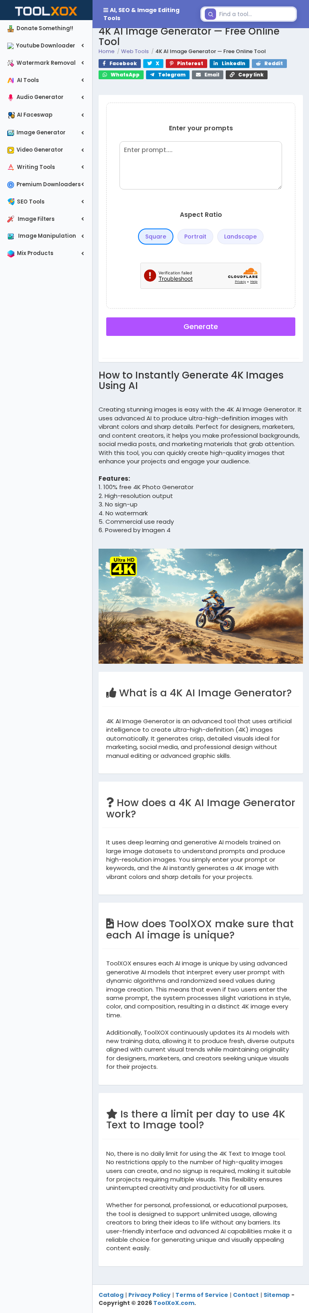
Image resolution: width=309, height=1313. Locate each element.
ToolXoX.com (173, 1303)
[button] (144, 14)
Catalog (111, 1295)
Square (155, 237)
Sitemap (277, 1295)
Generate (200, 326)
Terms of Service (201, 1295)
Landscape (240, 237)
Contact (246, 1295)
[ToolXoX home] (46, 10)
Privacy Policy (149, 1295)
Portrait (195, 237)
